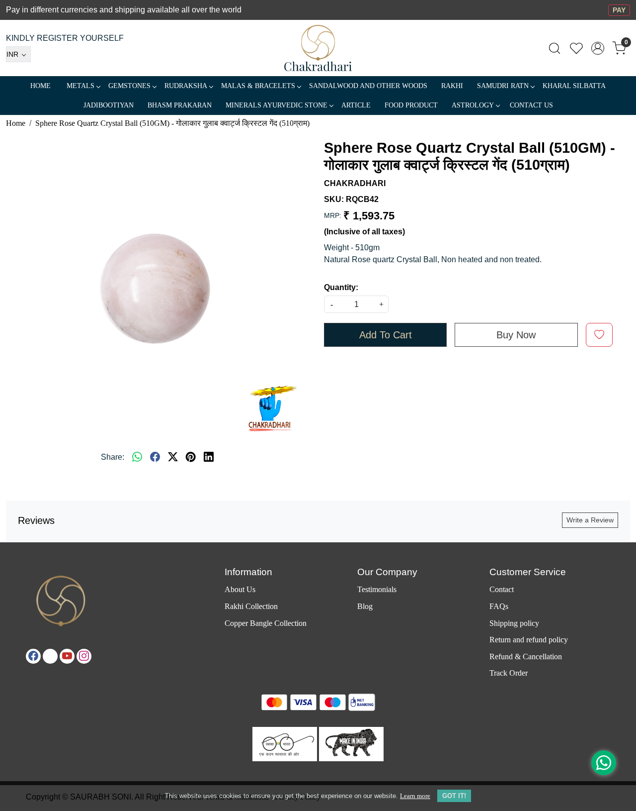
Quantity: (341, 287)
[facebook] (155, 457)
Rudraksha (185, 86)
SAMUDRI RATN (503, 86)
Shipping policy (514, 623)
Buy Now (516, 334)
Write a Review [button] (590, 520)
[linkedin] (209, 457)
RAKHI (452, 86)
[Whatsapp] (137, 457)
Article (356, 105)
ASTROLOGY (473, 105)
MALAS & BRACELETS (258, 86)
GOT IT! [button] (454, 796)
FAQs (498, 606)
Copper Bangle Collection (266, 623)
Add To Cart (385, 334)
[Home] (318, 48)
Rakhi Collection (251, 606)
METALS (80, 86)
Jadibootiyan (108, 105)
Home (40, 86)
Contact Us (531, 105)
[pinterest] (191, 457)
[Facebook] (33, 656)
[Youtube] (67, 656)
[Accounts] (597, 48)
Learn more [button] (415, 796)
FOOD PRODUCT (411, 105)
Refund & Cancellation (525, 656)
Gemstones (129, 86)
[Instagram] (84, 656)
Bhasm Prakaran (180, 105)
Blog (365, 606)
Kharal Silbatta (574, 86)
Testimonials (377, 589)
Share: (112, 457)
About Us (240, 589)
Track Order (508, 673)
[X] (50, 656)
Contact (501, 589)
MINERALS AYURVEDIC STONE (276, 105)
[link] (554, 48)
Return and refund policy (528, 639)
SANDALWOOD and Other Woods (368, 86)
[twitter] (173, 457)
